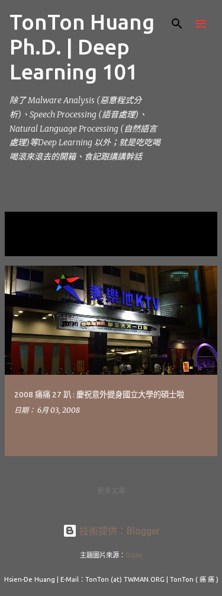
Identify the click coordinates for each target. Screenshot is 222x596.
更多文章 (111, 491)
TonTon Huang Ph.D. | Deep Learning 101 (82, 46)
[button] (201, 434)
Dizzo (134, 555)
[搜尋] (177, 23)
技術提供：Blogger (118, 530)
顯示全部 (28, 244)
